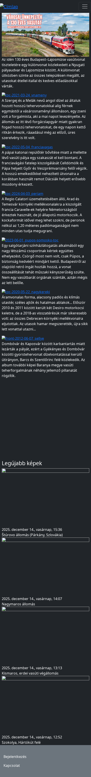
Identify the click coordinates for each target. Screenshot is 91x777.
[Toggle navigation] (85, 6)
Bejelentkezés (15, 756)
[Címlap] (10, 6)
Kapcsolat (12, 765)
